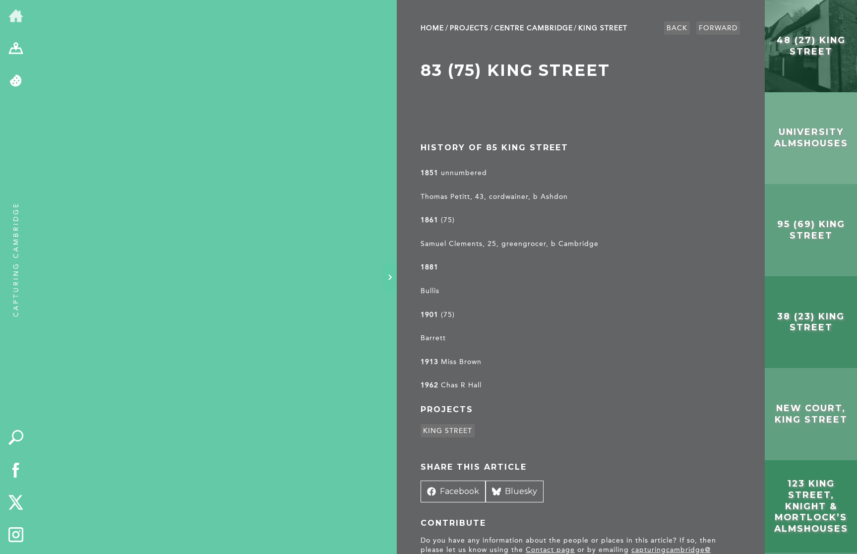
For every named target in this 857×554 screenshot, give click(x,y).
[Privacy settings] (16, 81)
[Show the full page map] (16, 49)
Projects (469, 28)
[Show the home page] (16, 16)
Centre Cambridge (533, 28)
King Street (602, 28)
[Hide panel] (390, 277)
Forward (718, 28)
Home (432, 28)
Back (677, 28)
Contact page (550, 550)
